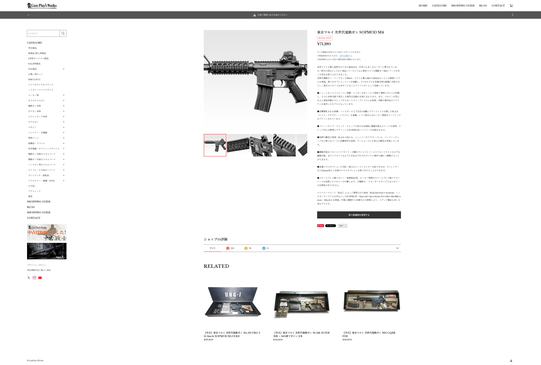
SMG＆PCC (34, 79)
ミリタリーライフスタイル (40, 90)
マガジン (32, 127)
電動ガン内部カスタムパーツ (42, 154)
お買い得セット (35, 74)
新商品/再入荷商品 (37, 53)
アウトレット (34, 191)
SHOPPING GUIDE (463, 5)
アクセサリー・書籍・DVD (41, 180)
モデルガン (33, 122)
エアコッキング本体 (37, 116)
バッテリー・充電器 (37, 132)
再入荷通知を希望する (359, 215)
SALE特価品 (34, 63)
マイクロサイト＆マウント (40, 84)
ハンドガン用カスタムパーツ (42, 164)
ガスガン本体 (34, 111)
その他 (31, 186)
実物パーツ (33, 138)
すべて (213, 248)
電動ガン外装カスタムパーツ (42, 159)
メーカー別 (33, 95)
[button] (304, 82)
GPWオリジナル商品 (38, 58)
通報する (342, 226)
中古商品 (32, 69)
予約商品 (32, 48)
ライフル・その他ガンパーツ (41, 170)
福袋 (30, 196)
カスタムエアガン (36, 100)
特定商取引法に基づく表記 (39, 270)
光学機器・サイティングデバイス (43, 148)
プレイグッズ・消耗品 (38, 175)
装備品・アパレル (36, 143)
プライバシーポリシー (37, 265)
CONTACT (498, 5)
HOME (423, 5)
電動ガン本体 (34, 106)
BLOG (483, 5)
